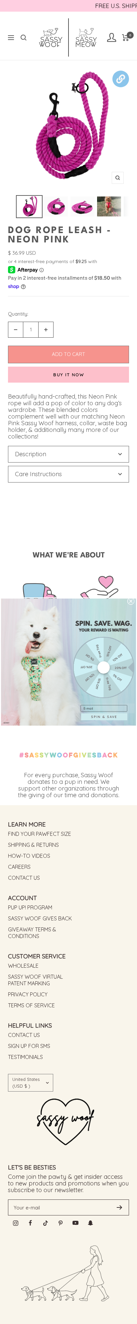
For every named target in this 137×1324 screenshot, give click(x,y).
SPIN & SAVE (104, 717)
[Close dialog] (131, 601)
